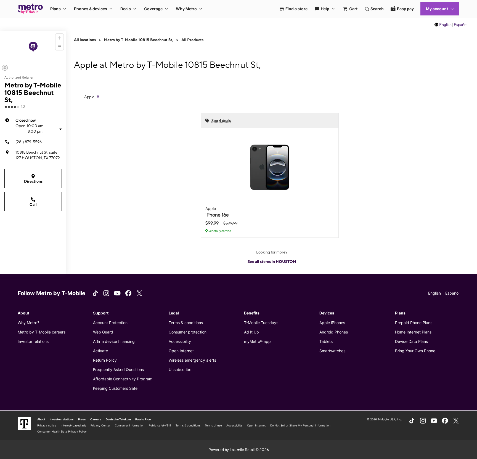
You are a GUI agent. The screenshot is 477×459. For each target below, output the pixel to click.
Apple (89, 97)
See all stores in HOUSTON (272, 261)
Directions (33, 181)
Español (460, 24)
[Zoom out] (59, 46)
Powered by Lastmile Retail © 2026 (238, 449)
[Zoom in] (59, 38)
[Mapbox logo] (5, 68)
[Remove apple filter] (98, 96)
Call (33, 204)
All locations (85, 40)
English (445, 24)
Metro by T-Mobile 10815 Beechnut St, (138, 40)
